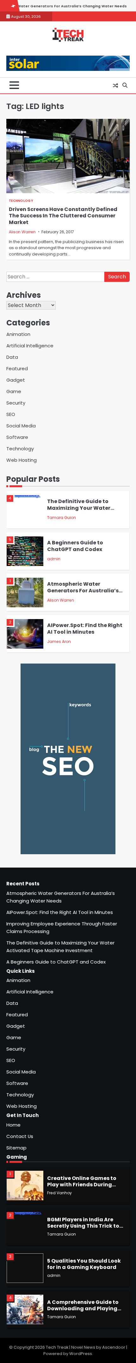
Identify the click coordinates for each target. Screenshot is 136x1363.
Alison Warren (22, 232)
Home (13, 1124)
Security (15, 402)
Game (13, 391)
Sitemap (16, 1147)
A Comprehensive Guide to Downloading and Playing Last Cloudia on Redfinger (83, 1308)
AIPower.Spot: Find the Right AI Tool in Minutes (84, 629)
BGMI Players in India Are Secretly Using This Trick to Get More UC (83, 1226)
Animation (18, 334)
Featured (17, 368)
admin (53, 559)
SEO (10, 414)
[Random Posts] (115, 85)
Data (12, 357)
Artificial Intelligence (29, 345)
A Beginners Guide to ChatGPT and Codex (75, 546)
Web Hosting (21, 460)
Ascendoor (113, 1347)
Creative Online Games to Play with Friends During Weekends (81, 1185)
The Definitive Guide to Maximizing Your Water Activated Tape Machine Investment (80, 511)
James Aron (59, 641)
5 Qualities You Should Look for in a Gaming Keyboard (84, 1264)
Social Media (21, 425)
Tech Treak (57, 1347)
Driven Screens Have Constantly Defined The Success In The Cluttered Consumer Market (63, 216)
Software (17, 437)
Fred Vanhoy (59, 1193)
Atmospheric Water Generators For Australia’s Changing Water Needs (83, 590)
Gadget (15, 380)
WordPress (80, 1354)
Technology (21, 200)
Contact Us (19, 1136)
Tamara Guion (61, 517)
